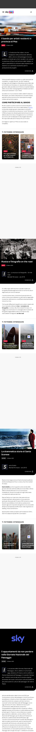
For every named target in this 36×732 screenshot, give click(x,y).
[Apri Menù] (3, 12)
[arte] (10, 12)
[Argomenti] (31, 12)
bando (31, 107)
